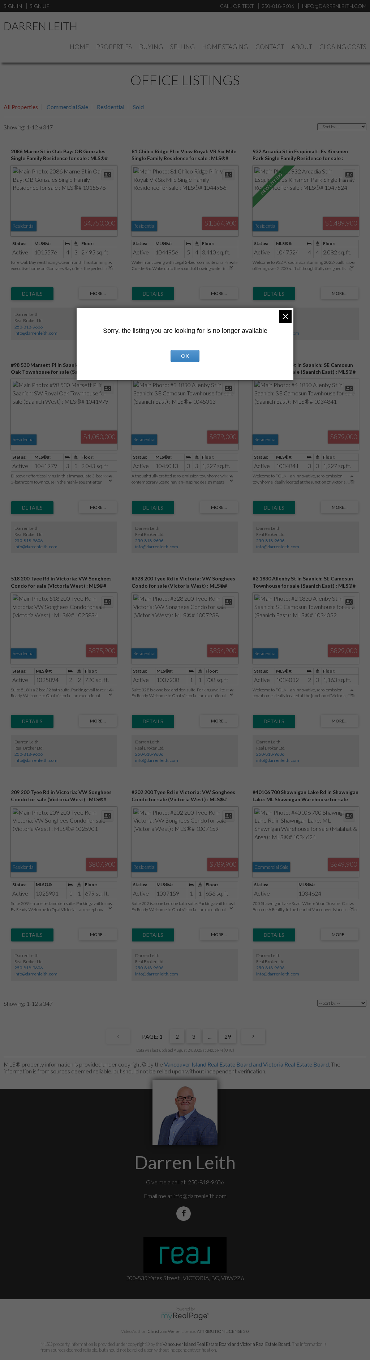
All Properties (21, 106)
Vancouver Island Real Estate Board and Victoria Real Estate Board (246, 1064)
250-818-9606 (28, 327)
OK (185, 356)
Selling (182, 47)
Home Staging (225, 47)
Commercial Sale (67, 106)
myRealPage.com (185, 1316)
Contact (269, 47)
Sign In (13, 6)
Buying (151, 47)
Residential (110, 106)
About (301, 47)
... (209, 1036)
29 (227, 1036)
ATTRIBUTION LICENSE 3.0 (223, 1331)
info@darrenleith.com (35, 333)
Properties (114, 47)
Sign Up (39, 6)
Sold (138, 106)
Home (79, 47)
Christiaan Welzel (164, 1331)
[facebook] (185, 1213)
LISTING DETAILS (32, 293)
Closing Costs (342, 47)
